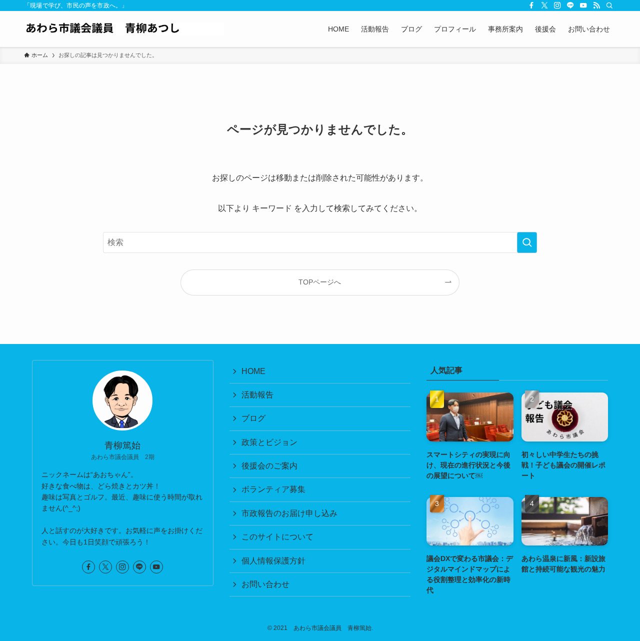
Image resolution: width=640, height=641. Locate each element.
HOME (254, 371)
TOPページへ (319, 282)
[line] (570, 5)
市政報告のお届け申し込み (290, 513)
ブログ (254, 418)
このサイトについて (278, 536)
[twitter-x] (544, 5)
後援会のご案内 (270, 466)
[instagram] (557, 5)
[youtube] (583, 5)
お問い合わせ (266, 584)
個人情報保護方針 (274, 560)
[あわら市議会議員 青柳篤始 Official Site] (124, 29)
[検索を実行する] (527, 242)
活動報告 (258, 394)
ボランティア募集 (274, 489)
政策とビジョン (270, 442)
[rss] (596, 5)
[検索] (609, 5)
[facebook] (531, 5)
